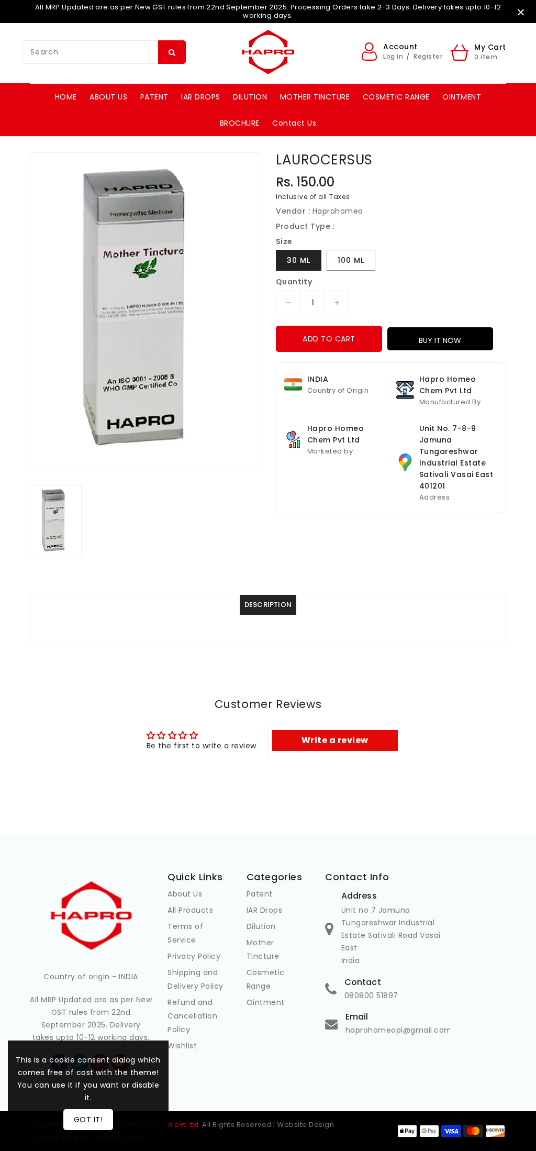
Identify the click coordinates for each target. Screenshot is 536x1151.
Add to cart (329, 339)
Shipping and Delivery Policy (196, 979)
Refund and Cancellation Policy (192, 1016)
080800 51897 (371, 995)
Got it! (88, 1119)
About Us (185, 894)
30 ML (298, 260)
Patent (260, 894)
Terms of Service (185, 933)
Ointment (266, 1002)
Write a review (335, 740)
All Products (190, 910)
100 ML (351, 260)
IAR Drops (265, 910)
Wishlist (182, 1046)
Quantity (294, 281)
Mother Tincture (263, 949)
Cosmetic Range (266, 979)
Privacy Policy (194, 956)
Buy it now (440, 340)
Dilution (261, 926)
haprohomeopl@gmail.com (398, 1030)
